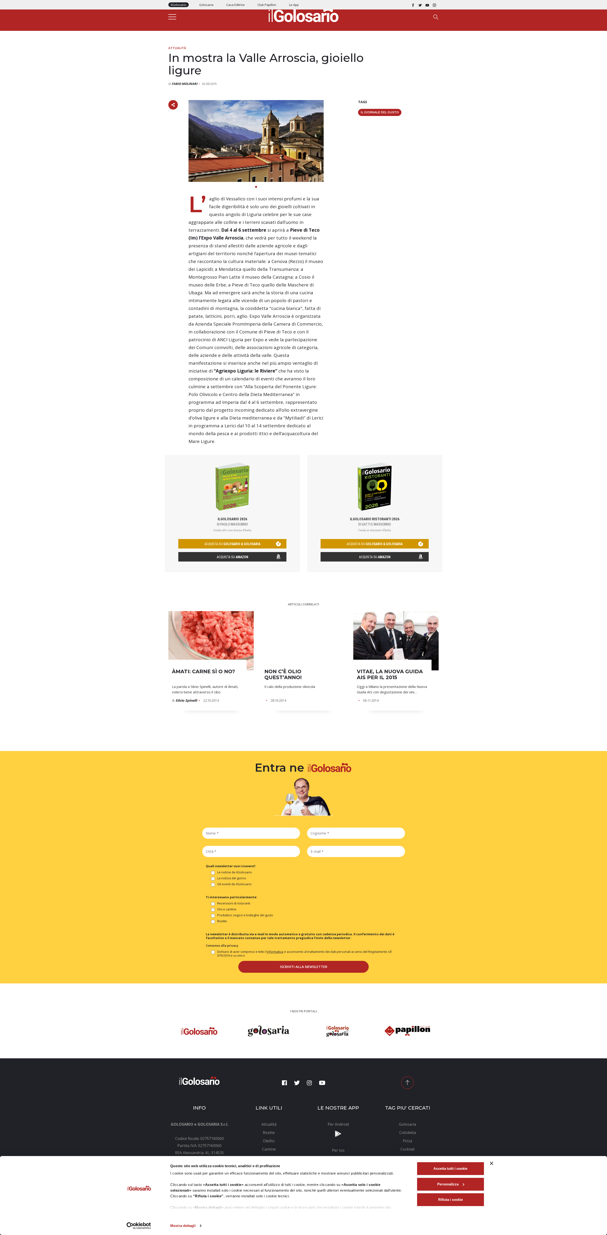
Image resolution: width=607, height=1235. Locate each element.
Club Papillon (267, 5)
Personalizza (448, 1184)
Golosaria (206, 5)
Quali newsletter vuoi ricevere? (231, 866)
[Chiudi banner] (491, 1163)
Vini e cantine (226, 909)
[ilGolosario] (303, 14)
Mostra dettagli (183, 1226)
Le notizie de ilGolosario (234, 872)
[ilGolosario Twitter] (420, 4)
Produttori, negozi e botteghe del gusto (245, 915)
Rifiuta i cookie (450, 1200)
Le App (294, 5)
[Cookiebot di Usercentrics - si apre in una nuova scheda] (139, 1225)
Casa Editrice (235, 5)
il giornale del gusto (380, 112)
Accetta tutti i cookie (450, 1168)
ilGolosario (178, 5)
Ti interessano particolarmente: (231, 897)
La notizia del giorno (231, 878)
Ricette (222, 921)
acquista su (232, 544)
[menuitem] (269, 1124)
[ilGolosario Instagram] (434, 4)
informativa (275, 951)
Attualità (177, 48)
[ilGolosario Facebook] (413, 4)
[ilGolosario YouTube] (427, 4)
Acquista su (232, 557)
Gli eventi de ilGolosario (234, 884)
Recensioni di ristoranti (233, 903)
